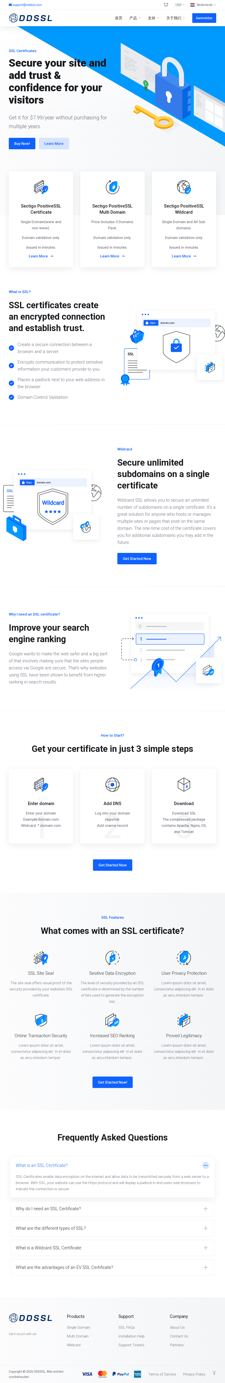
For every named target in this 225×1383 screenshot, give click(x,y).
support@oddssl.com (27, 5)
